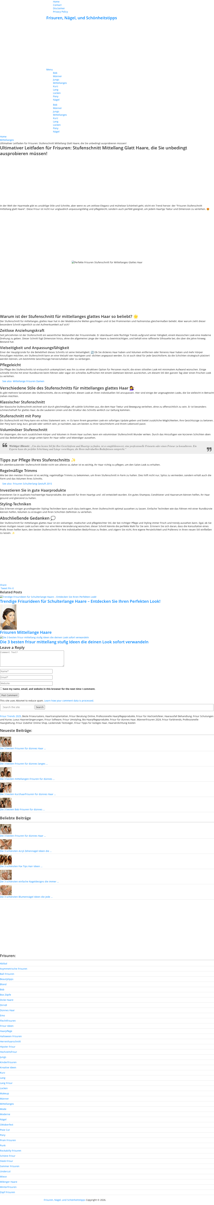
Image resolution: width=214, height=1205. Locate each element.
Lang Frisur (6, 1083)
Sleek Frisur (6, 1161)
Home (56, 1)
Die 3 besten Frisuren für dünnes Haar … (23, 748)
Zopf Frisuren (7, 1192)
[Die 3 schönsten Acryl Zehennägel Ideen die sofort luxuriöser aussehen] (6, 844)
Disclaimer (59, 8)
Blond (3, 984)
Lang (55, 89)
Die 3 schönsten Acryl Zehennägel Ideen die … (26, 851)
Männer (57, 76)
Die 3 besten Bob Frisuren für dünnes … (22, 809)
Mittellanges (60, 83)
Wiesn (3, 1176)
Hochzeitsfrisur (8, 1051)
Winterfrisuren (8, 1187)
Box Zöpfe (5, 994)
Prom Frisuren (8, 1140)
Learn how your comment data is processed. (69, 700)
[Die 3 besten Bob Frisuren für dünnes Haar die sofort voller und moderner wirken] (6, 802)
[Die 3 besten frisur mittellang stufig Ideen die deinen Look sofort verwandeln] (107, 637)
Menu (49, 69)
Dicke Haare (6, 999)
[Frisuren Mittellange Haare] (107, 617)
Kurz (55, 86)
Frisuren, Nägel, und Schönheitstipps (81, 17)
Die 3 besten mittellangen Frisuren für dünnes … (27, 778)
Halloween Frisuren (11, 1036)
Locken (57, 93)
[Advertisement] (107, 44)
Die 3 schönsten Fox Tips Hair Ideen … (21, 866)
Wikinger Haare (8, 1181)
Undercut (5, 1171)
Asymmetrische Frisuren (13, 968)
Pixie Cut (5, 1129)
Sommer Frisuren (9, 1166)
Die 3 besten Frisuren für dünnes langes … (24, 763)
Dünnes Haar (7, 1010)
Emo (2, 1015)
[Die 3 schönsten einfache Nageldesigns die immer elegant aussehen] (6, 874)
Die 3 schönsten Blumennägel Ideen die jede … (26, 896)
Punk (3, 1145)
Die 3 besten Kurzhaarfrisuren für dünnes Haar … (28, 794)
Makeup (4, 1093)
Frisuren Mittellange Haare (26, 632)
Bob (55, 72)
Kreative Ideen (8, 1067)
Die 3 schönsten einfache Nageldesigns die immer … (29, 881)
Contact (57, 5)
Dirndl (3, 1005)
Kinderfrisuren (8, 1062)
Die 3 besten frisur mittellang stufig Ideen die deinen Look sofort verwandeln (74, 641)
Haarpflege (6, 1031)
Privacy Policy (60, 11)
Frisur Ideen (7, 1025)
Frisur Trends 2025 (10, 716)
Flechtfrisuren (8, 1020)
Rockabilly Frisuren (10, 1150)
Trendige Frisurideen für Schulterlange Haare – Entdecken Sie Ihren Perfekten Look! (80, 601)
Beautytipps (6, 979)
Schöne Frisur (7, 1155)
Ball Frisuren (7, 973)
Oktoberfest (6, 1124)
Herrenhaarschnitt (10, 1041)
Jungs (56, 79)
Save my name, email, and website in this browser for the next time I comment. (49, 688)
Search (40, 707)
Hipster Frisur (7, 1046)
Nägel (56, 99)
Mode (3, 1109)
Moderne (5, 1114)
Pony (55, 96)
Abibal (3, 963)
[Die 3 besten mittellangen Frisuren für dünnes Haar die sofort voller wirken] (6, 772)
